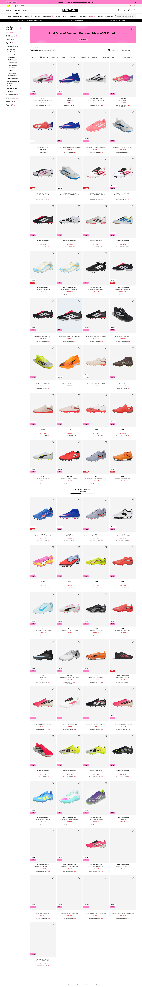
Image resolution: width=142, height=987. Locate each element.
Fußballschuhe (56, 47)
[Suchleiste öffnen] (115, 16)
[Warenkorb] (134, 10)
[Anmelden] (118, 10)
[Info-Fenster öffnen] (134, 2)
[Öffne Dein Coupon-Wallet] (113, 10)
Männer (17, 10)
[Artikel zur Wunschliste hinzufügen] (53, 64)
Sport (38, 47)
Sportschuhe (46, 47)
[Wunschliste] (129, 10)
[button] (113, 50)
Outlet (10, 5)
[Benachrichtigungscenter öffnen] (124, 10)
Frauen (8, 10)
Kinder (25, 10)
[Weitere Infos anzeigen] (43, 106)
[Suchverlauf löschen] (134, 16)
